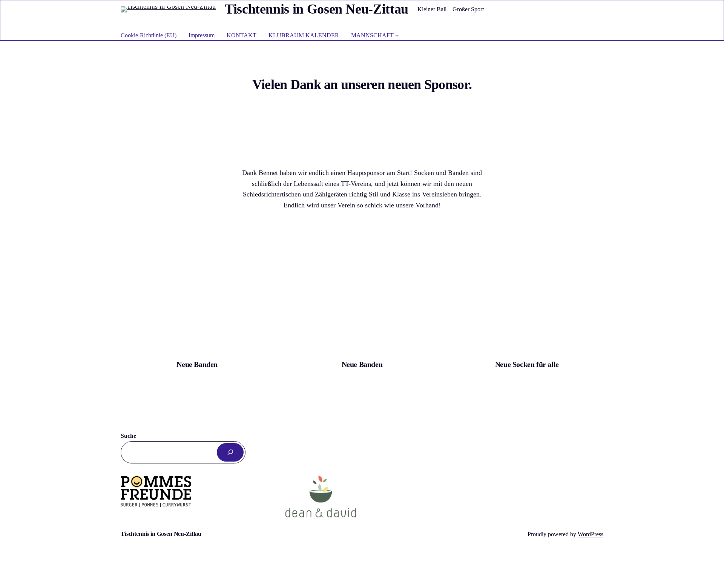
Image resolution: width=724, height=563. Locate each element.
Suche (128, 436)
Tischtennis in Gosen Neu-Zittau (316, 9)
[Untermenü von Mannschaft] (397, 35)
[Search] (230, 452)
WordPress (590, 534)
